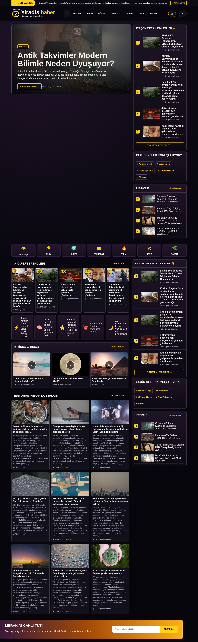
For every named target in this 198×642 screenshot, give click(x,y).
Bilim (90, 13)
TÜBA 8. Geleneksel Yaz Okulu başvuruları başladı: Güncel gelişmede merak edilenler (68, 501)
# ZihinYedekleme (166, 170)
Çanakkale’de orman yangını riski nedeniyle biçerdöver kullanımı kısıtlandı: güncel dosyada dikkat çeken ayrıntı (45, 294)
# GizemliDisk (163, 164)
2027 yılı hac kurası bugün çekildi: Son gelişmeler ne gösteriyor (30, 499)
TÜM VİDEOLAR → (119, 347)
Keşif (142, 13)
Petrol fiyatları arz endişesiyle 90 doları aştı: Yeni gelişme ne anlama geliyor (110, 501)
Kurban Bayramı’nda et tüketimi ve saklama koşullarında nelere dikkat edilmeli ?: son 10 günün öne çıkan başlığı (22, 295)
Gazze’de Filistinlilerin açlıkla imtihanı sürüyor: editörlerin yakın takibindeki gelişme (30, 429)
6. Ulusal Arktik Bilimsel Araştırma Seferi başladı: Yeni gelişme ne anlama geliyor (70, 573)
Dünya (101, 13)
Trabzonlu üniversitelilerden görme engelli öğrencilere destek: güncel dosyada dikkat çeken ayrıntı (117, 292)
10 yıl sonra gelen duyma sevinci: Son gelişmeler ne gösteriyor (109, 572)
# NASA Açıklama (145, 170)
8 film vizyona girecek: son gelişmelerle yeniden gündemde (68, 289)
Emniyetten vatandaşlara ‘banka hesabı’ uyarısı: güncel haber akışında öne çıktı (69, 429)
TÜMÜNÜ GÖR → (119, 264)
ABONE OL (169, 629)
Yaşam (153, 13)
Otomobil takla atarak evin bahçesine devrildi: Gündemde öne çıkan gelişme (28, 573)
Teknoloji (116, 13)
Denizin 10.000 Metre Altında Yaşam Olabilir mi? (29, 379)
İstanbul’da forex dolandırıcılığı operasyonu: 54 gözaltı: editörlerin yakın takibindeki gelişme (110, 429)
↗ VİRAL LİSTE (178, 3)
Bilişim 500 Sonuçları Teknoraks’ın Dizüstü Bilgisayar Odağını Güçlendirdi (70, 3)
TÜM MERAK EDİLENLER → (160, 145)
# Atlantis (141, 177)
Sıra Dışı (77, 13)
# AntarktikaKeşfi (144, 164)
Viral (130, 13)
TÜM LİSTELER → (176, 188)
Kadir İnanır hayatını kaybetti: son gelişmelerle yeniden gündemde (93, 289)
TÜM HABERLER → (118, 396)
